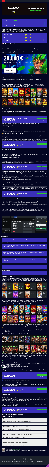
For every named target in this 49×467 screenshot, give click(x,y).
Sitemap (6, 461)
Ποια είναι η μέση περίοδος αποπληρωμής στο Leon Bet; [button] (14, 424)
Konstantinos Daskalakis (10, 448)
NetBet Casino (20, 48)
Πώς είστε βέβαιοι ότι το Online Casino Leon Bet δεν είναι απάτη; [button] (15, 426)
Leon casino (24, 461)
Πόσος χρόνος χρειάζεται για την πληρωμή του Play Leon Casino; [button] (15, 442)
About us (3, 461)
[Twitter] (46, 449)
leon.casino (16, 20)
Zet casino (24, 462)
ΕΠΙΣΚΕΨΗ (42, 118)
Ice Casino (20, 461)
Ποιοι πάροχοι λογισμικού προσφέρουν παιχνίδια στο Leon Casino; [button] (16, 431)
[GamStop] (33, 459)
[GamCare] (27, 459)
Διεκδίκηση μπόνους (35, 10)
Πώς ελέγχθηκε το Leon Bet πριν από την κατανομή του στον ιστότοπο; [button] (17, 421)
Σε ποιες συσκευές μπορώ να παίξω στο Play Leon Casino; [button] (14, 437)
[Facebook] (45, 449)
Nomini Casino (32, 461)
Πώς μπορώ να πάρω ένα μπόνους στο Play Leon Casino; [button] (14, 445)
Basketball (9, 461)
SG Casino (45, 461)
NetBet (28, 461)
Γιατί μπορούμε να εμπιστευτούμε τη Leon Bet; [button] (12, 418)
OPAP (35, 461)
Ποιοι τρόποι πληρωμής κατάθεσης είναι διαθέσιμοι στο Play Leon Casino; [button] (17, 434)
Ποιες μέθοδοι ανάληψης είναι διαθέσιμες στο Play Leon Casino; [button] (15, 439)
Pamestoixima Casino (40, 461)
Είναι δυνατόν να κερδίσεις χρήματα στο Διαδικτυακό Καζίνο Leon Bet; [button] (17, 429)
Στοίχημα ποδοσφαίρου (15, 461)
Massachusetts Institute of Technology (16, 449)
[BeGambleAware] (20, 459)
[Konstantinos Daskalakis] (3, 450)
